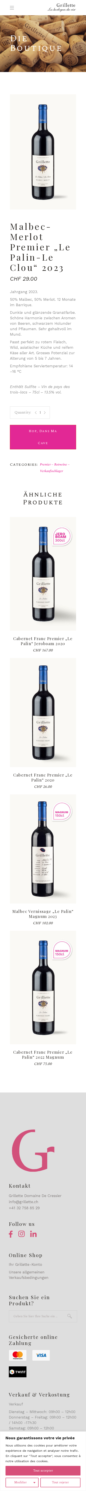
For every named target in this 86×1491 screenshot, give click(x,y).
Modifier (20, 1482)
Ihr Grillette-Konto (25, 1264)
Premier (45, 464)
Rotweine (60, 464)
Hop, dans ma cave (43, 437)
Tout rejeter (60, 1482)
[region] (43, 1461)
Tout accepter (43, 1470)
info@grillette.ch (23, 1202)
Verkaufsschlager (51, 471)
